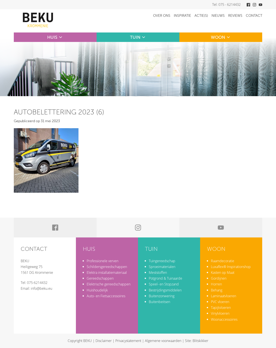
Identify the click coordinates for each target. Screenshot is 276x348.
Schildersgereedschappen (107, 266)
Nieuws (218, 15)
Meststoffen (158, 272)
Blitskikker (200, 340)
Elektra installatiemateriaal (107, 272)
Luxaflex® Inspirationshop (231, 266)
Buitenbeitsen (159, 301)
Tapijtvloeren (221, 307)
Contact (254, 15)
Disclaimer (104, 340)
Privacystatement (128, 340)
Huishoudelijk (97, 290)
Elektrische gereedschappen (108, 284)
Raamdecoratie (222, 260)
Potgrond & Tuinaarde (165, 278)
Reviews (235, 15)
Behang (216, 290)
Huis (52, 37)
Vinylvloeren (220, 313)
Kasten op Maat (222, 272)
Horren (216, 284)
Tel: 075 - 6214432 (226, 4)
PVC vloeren (220, 301)
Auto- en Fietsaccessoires (106, 296)
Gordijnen (218, 278)
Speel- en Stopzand (164, 284)
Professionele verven (102, 260)
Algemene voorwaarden (163, 340)
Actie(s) (201, 15)
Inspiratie (182, 15)
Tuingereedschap (162, 260)
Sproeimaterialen (162, 266)
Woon (218, 37)
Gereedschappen (100, 278)
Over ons (161, 15)
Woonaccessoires (224, 319)
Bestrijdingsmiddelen (165, 290)
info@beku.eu (41, 288)
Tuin (135, 37)
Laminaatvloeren (223, 296)
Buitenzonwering (161, 296)
